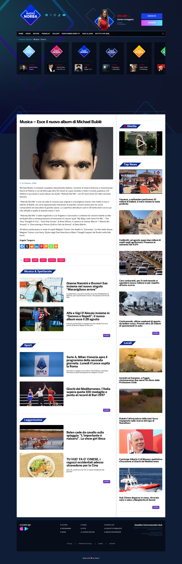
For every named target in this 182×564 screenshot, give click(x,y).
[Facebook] (22, 246)
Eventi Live (109, 525)
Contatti (112, 543)
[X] (27, 246)
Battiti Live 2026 (102, 33)
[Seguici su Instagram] (55, 15)
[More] (56, 246)
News (63, 532)
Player (64, 525)
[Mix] (46, 246)
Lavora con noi (88, 532)
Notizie (36, 33)
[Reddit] (32, 246)
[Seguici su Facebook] (46, 15)
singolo (61, 260)
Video (84, 525)
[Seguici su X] (51, 15)
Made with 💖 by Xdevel (91, 558)
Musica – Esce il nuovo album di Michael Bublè (61, 122)
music (43, 260)
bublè (35, 260)
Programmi (66, 528)
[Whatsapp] (51, 246)
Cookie (100, 543)
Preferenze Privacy (85, 543)
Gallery (55, 33)
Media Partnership (113, 532)
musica (52, 260)
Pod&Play (46, 33)
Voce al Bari (87, 33)
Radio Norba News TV (71, 33)
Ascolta (152, 16)
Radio (28, 33)
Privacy (69, 543)
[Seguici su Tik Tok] (59, 15)
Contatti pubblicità (113, 528)
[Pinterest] (41, 246)
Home (21, 33)
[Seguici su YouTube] (64, 15)
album (27, 260)
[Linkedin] (36, 246)
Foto (84, 528)
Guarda (152, 23)
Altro (106, 335)
